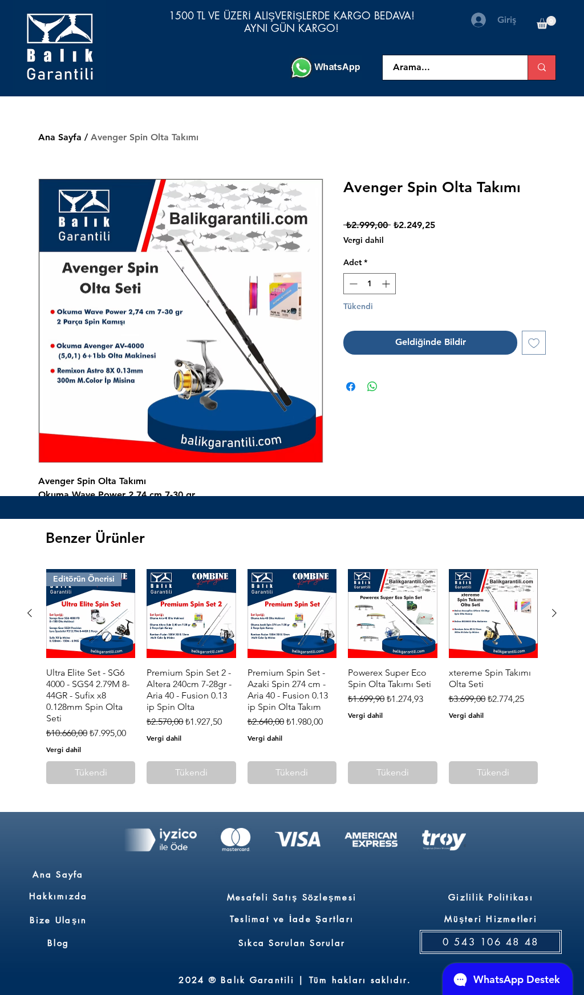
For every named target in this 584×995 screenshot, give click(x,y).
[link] (546, 22)
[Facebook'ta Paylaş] (351, 386)
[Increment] (387, 284)
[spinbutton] (369, 284)
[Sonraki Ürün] (554, 613)
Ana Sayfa (60, 137)
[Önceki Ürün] (29, 613)
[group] (292, 676)
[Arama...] (541, 67)
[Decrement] (352, 284)
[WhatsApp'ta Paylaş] (372, 386)
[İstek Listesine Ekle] (534, 343)
